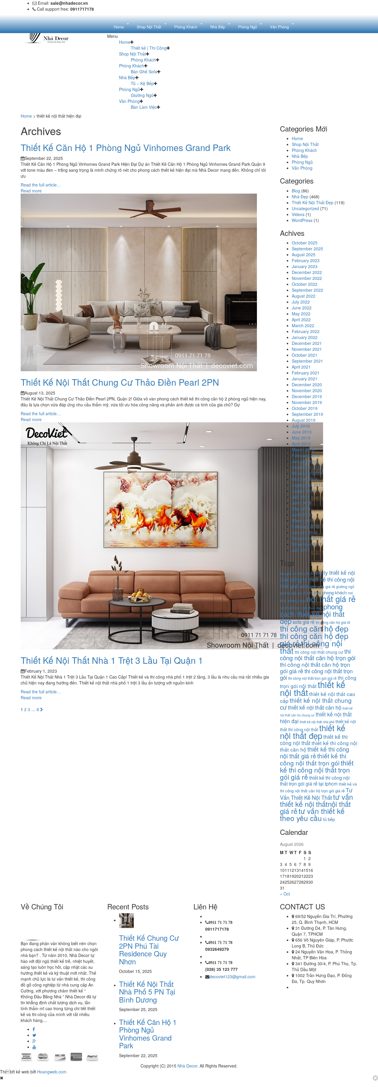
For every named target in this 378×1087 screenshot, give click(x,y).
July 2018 (301, 497)
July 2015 (301, 550)
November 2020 (307, 390)
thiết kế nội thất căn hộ (314, 707)
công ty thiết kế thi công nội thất (317, 582)
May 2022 (301, 314)
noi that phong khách (327, 592)
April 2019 (301, 444)
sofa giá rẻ (304, 622)
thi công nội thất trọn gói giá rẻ (312, 678)
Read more (31, 191)
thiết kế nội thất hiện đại (316, 717)
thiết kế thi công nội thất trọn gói (313, 759)
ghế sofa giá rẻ (322, 586)
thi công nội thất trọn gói (316, 674)
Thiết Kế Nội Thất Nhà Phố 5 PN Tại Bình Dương (147, 992)
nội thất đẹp (312, 608)
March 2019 (303, 449)
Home (124, 42)
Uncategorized (305, 208)
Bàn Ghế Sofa (144, 71)
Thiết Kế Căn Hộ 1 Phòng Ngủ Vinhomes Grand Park (126, 147)
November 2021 (307, 349)
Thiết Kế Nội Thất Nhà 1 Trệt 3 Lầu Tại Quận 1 (112, 660)
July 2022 (301, 302)
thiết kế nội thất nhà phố (317, 721)
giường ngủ (345, 586)
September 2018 (307, 485)
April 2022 (301, 319)
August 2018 (303, 491)
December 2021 (307, 343)
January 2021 (304, 379)
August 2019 (303, 420)
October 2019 (304, 408)
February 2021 (306, 373)
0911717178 (217, 929)
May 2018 (301, 509)
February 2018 (306, 526)
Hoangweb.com (51, 1072)
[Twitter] (34, 1035)
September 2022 (307, 290)
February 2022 (306, 331)
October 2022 (304, 284)
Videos (298, 214)
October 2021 (304, 355)
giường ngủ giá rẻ (293, 592)
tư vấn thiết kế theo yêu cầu (312, 814)
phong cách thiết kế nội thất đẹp (312, 613)
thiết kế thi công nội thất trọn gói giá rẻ (316, 769)
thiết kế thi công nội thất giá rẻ (314, 752)
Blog (296, 191)
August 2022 (303, 296)
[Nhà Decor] (51, 926)
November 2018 (307, 473)
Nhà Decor (187, 1066)
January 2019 (304, 461)
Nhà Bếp (127, 77)
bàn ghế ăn (288, 573)
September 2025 (307, 249)
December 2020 (307, 384)
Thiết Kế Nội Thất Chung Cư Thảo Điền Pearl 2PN (120, 382)
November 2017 (307, 544)
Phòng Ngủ (129, 89)
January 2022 (304, 337)
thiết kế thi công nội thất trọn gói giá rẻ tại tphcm (315, 780)
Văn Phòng (129, 101)
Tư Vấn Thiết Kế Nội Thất (316, 793)
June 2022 (302, 308)
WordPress (302, 220)
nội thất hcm (290, 608)
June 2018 (302, 503)
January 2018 (304, 532)
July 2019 (301, 426)
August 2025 (303, 254)
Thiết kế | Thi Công (149, 48)
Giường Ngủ (142, 95)
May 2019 (301, 438)
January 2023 (304, 266)
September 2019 (307, 414)
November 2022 (307, 278)
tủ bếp (329, 819)
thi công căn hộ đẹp (314, 628)
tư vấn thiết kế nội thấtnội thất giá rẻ (316, 804)
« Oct (285, 894)
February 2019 (306, 455)
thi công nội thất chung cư (319, 652)
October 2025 (304, 243)
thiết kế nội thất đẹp (312, 731)
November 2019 (307, 402)
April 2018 (301, 514)
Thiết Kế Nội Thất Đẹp (312, 202)
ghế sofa (299, 586)
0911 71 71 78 (220, 922)
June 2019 (302, 432)
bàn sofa (303, 573)
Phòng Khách (143, 60)
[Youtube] (34, 1047)
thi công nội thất (311, 646)
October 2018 (304, 479)
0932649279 (217, 949)
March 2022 (303, 325)
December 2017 (307, 538)
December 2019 (307, 396)
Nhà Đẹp (300, 196)
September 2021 (307, 361)
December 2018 (307, 467)
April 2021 (301, 367)
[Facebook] (33, 1029)
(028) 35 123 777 (221, 969)
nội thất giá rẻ (331, 598)
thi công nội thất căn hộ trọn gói (318, 654)
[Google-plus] (34, 1041)
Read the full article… (41, 185)
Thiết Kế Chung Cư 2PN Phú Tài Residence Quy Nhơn (149, 949)
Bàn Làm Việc (144, 107)
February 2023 (306, 260)
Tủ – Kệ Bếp (142, 83)
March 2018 (303, 520)
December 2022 (307, 272)
